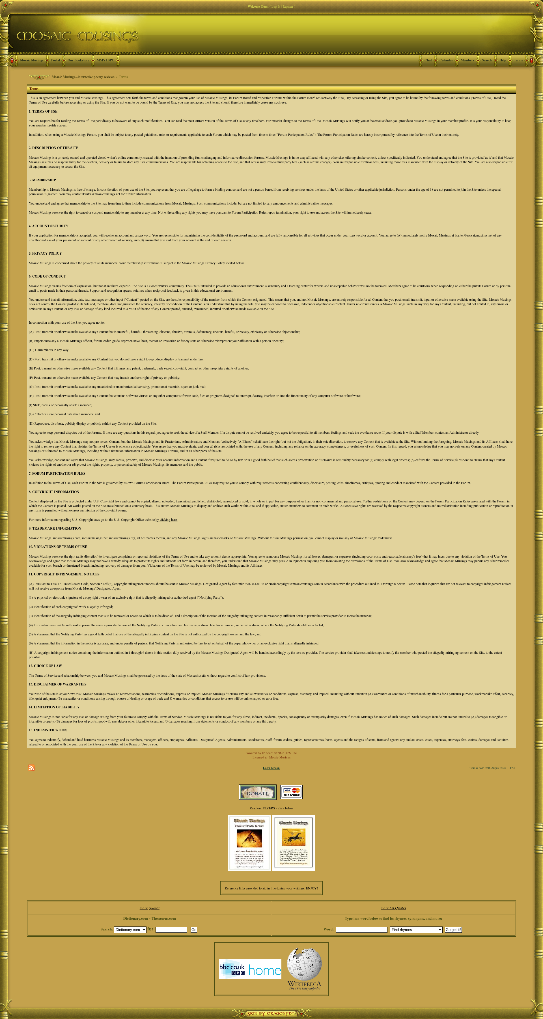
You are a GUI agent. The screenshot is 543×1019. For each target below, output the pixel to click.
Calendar (446, 60)
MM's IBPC (105, 60)
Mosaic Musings (32, 60)
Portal (55, 60)
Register (288, 6)
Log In (276, 6)
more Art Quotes (393, 907)
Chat (428, 60)
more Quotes (150, 907)
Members (467, 60)
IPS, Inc (291, 753)
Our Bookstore (78, 60)
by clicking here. (167, 519)
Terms (518, 60)
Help (502, 60)
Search (487, 60)
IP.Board (267, 753)
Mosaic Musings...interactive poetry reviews (83, 76)
